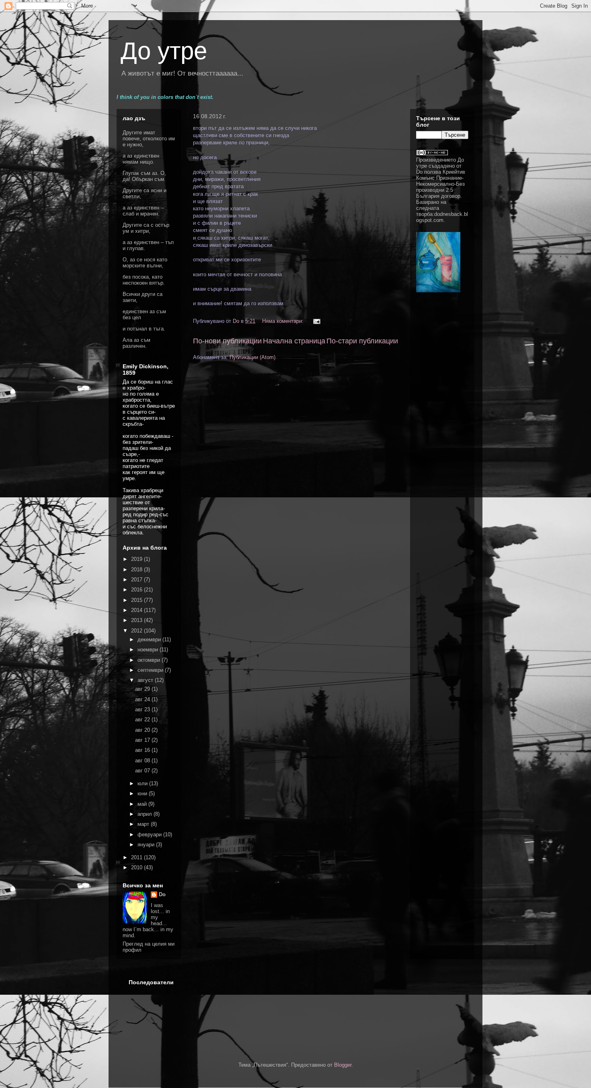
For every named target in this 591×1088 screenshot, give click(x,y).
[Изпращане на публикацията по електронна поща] (316, 321)
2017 (137, 580)
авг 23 (143, 709)
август (146, 680)
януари (146, 845)
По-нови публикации (227, 341)
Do (162, 894)
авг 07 (143, 771)
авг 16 (143, 750)
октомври (149, 660)
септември (151, 670)
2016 (137, 590)
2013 (137, 620)
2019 (137, 559)
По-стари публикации (362, 341)
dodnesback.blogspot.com (442, 217)
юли (143, 783)
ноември (148, 650)
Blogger (342, 1065)
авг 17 (143, 740)
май (142, 804)
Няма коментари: (283, 321)
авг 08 (143, 760)
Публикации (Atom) (252, 357)
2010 (137, 867)
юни (143, 793)
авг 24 (143, 699)
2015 (137, 600)
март (144, 824)
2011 (137, 857)
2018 (137, 570)
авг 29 (143, 689)
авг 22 (143, 719)
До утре (164, 50)
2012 (137, 631)
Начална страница (294, 341)
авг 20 (143, 730)
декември (149, 639)
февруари (150, 834)
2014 (137, 610)
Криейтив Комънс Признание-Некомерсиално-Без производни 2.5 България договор (440, 184)
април (145, 814)
